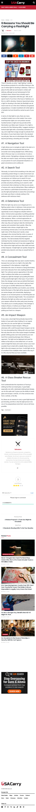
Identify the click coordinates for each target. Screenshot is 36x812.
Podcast (28, 795)
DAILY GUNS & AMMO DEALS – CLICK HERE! (13, 7)
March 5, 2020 (17, 30)
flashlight (7, 410)
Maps (11, 795)
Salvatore (8, 30)
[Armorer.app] (14, 425)
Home (2, 20)
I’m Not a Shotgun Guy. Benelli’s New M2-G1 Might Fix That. (16, 613)
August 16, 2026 (5, 642)
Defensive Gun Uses (8, 554)
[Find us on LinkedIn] (14, 807)
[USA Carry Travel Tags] (18, 71)
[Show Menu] (2, 2)
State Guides (4, 795)
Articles (7, 20)
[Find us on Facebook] (5, 807)
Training (5, 634)
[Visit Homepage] (18, 2)
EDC (11, 20)
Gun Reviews (6, 609)
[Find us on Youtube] (2, 807)
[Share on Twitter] (10, 56)
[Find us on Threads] (23, 807)
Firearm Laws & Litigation (10, 582)
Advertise (19, 798)
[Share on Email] (32, 56)
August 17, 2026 (5, 564)
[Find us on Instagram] (8, 807)
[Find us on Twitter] (11, 807)
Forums (22, 795)
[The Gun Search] (14, 683)
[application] (18, 364)
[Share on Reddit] (15, 56)
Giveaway (12, 798)
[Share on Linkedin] (21, 56)
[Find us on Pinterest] (20, 807)
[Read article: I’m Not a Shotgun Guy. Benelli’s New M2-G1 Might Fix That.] (18, 602)
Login (32, 493)
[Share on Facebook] (4, 56)
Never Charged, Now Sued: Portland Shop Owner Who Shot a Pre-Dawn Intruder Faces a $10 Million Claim (17, 560)
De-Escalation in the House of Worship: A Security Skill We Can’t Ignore (15, 639)
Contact (26, 798)
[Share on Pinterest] (26, 56)
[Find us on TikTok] (17, 807)
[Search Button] (34, 2)
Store (2, 798)
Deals (7, 798)
